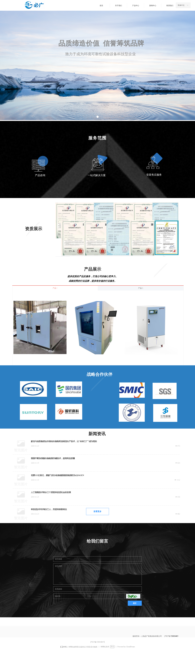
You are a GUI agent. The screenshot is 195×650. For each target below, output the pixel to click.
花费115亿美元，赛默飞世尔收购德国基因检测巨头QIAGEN (57, 475)
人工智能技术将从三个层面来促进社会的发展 (51, 492)
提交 (134, 603)
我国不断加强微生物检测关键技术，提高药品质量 (53, 458)
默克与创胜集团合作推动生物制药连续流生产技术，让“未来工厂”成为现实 (64, 441)
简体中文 (181, 5)
